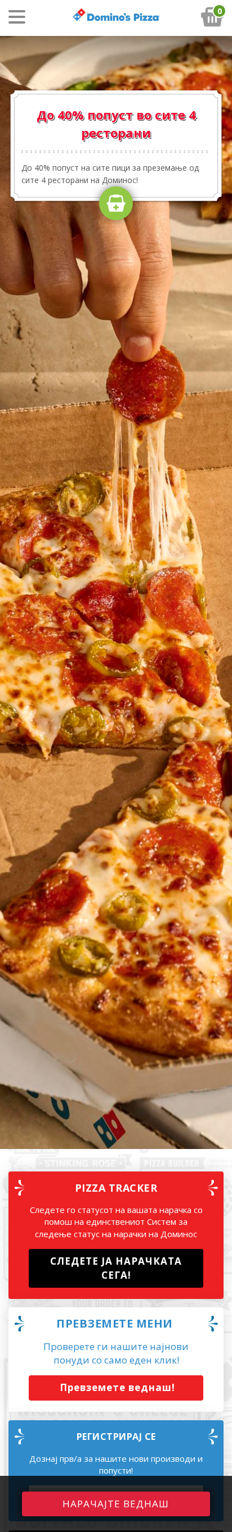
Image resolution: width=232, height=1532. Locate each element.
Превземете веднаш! (116, 1387)
